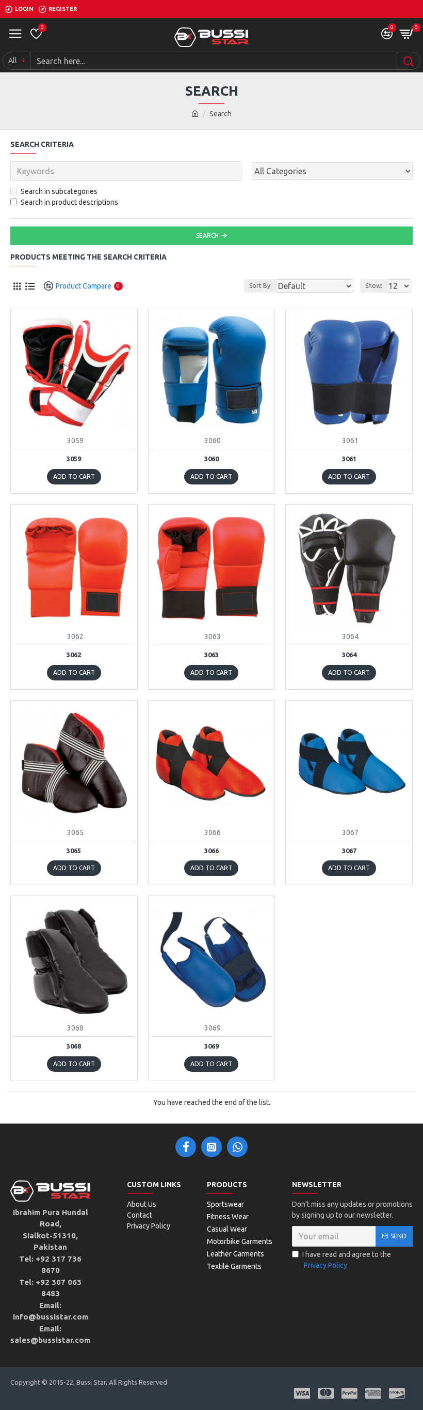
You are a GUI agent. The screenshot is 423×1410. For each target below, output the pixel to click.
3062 (74, 654)
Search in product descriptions (69, 202)
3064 (349, 654)
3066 (211, 850)
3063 (211, 654)
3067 (349, 850)
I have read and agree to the (346, 1259)
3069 (211, 1046)
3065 (74, 850)
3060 (211, 458)
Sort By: (260, 285)
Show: (373, 285)
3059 (74, 458)
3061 (349, 458)
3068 (74, 1046)
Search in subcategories (59, 191)
